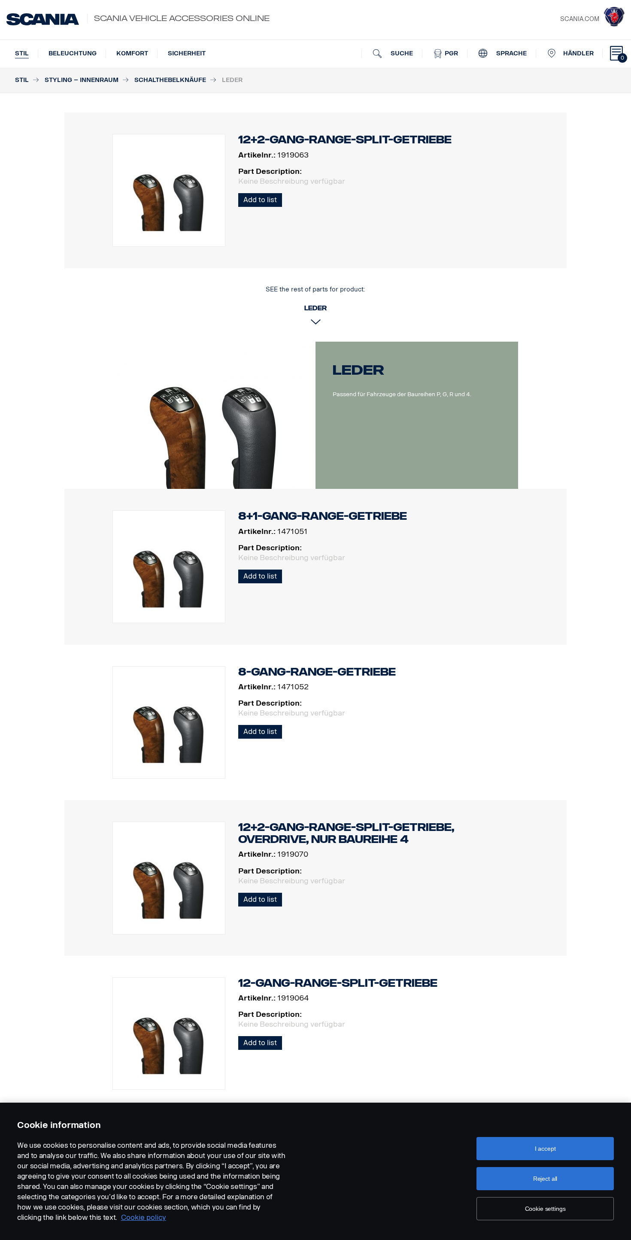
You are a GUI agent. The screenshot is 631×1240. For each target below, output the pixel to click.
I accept (545, 1148)
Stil (22, 53)
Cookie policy (143, 1217)
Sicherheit (187, 53)
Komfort (132, 53)
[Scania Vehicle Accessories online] (42, 19)
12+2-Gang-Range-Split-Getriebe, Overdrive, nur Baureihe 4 (346, 833)
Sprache (510, 53)
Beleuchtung (73, 53)
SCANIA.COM (579, 19)
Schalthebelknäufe (170, 80)
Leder (358, 370)
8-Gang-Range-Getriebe (317, 672)
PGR (450, 53)
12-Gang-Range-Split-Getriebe (337, 983)
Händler (578, 53)
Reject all (545, 1178)
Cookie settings (545, 1208)
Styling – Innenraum (81, 80)
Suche (401, 53)
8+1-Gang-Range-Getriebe (322, 516)
